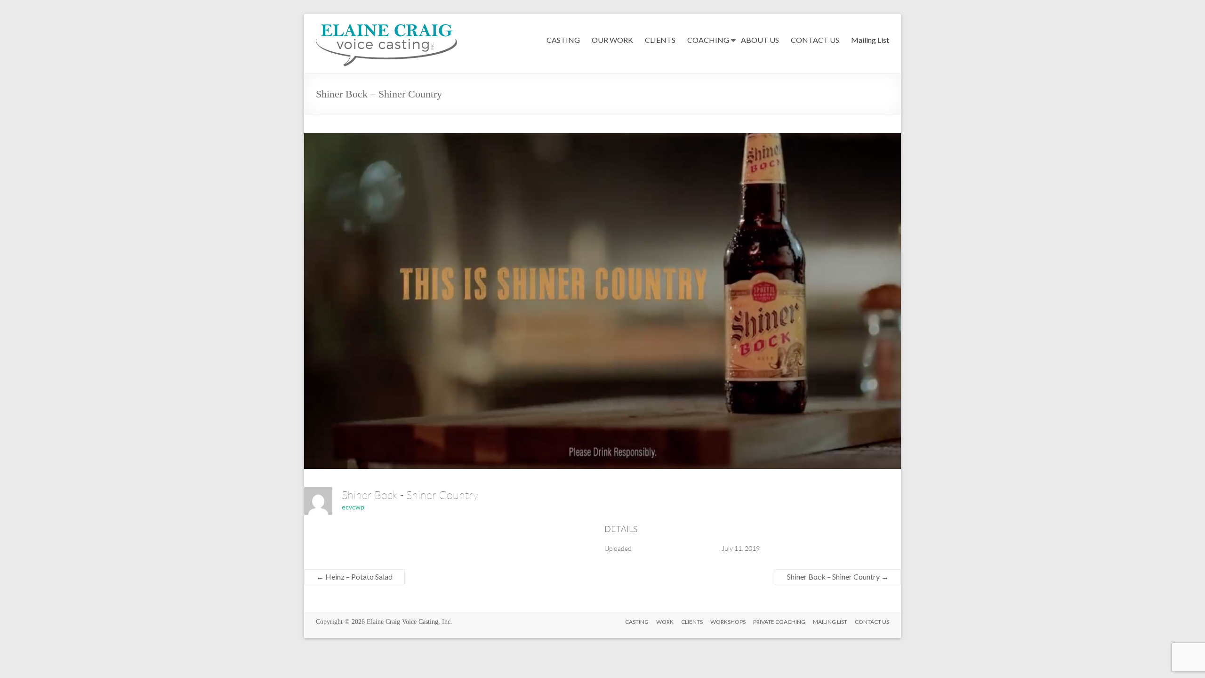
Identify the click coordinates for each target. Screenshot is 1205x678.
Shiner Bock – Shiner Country (838, 576)
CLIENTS (660, 39)
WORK (665, 621)
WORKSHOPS (728, 621)
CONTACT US (815, 39)
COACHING (708, 39)
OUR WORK (612, 39)
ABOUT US (760, 39)
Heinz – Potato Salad (354, 576)
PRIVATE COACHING (779, 621)
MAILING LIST (830, 621)
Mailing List (870, 39)
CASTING (563, 39)
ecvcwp (353, 507)
